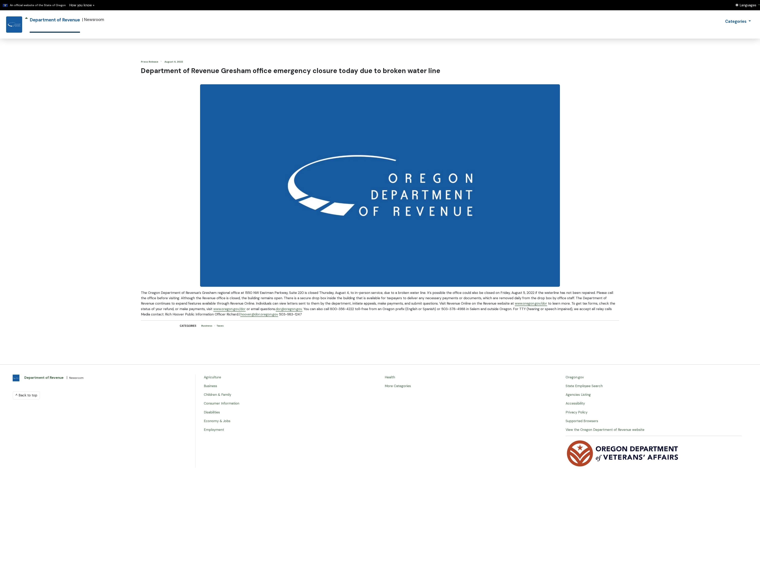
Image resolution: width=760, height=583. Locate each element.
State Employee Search (584, 386)
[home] (14, 24)
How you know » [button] (81, 5)
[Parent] (26, 24)
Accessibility (575, 403)
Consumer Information (221, 403)
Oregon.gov (575, 377)
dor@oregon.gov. (289, 309)
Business (207, 325)
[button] (747, 5)
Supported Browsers (582, 421)
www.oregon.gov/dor (531, 303)
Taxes (220, 325)
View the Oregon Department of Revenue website (605, 429)
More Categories (398, 386)
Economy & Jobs (217, 421)
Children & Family (217, 394)
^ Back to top (26, 395)
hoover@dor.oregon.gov (259, 314)
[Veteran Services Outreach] (623, 453)
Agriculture (212, 377)
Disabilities (212, 412)
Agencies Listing (578, 394)
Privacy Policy (576, 412)
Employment (214, 429)
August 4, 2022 (173, 61)
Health (390, 377)
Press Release (150, 61)
